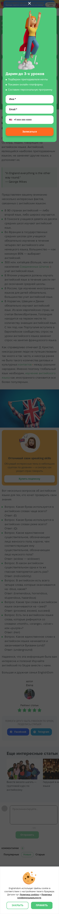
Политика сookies (29, 894)
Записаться (29, 131)
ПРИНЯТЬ (42, 905)
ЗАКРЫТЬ (17, 905)
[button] (29, 3)
